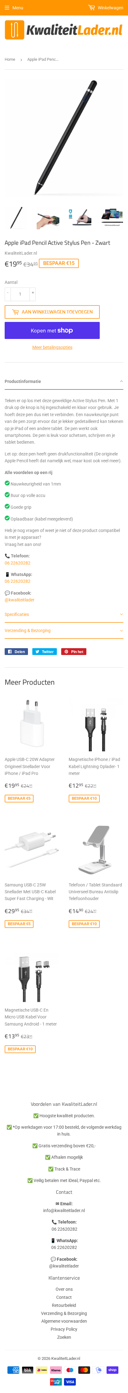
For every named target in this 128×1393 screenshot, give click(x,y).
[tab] (64, 382)
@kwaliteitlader (19, 599)
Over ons (64, 1289)
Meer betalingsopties (52, 347)
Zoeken (64, 1337)
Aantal (11, 282)
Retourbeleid (64, 1305)
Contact (64, 1297)
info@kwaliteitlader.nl (64, 1210)
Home (10, 59)
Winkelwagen (110, 7)
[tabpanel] (64, 498)
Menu (17, 7)
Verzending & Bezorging (64, 1313)
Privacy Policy (64, 1329)
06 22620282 (17, 562)
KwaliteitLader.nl (65, 1358)
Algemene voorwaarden (64, 1321)
